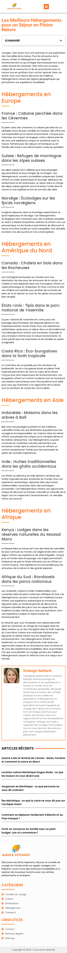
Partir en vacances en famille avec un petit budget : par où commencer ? (28, 830)
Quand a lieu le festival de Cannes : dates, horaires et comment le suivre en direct (33, 759)
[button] (46, 6)
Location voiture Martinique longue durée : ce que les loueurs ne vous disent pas (32, 774)
